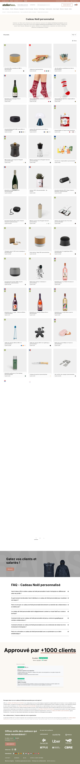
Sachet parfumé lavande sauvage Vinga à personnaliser (15, 404)
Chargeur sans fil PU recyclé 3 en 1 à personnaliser (39, 496)
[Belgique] (18, 753)
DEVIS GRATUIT (67, 5)
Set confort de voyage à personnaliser (64, 374)
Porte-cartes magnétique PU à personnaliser (37, 435)
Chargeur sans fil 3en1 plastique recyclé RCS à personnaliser (38, 465)
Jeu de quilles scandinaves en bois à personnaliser (64, 69)
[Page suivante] (44, 538)
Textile (11, 9)
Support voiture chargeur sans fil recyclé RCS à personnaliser (63, 465)
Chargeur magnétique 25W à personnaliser (12, 465)
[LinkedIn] (15, 750)
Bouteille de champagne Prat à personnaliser (12, 99)
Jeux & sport (56, 9)
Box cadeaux (5, 9)
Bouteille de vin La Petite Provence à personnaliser (64, 282)
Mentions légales (9, 760)
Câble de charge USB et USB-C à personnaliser (13, 343)
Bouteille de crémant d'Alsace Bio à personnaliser (39, 313)
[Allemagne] (16, 753)
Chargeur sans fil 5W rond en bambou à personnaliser (15, 252)
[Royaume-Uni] (36, 753)
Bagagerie (22, 9)
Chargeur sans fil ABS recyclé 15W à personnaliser (14, 496)
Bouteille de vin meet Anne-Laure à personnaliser (64, 313)
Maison (62, 9)
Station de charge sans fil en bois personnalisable (63, 221)
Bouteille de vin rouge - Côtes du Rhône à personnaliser (15, 313)
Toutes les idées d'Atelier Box (13, 12)
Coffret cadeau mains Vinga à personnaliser (37, 404)
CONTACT (67, 1)
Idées (70, 9)
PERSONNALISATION (23, 4)
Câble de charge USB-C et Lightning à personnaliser (39, 343)
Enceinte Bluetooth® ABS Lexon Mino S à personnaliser (15, 130)
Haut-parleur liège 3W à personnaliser (39, 252)
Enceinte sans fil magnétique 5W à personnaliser (63, 252)
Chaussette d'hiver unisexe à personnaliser (37, 99)
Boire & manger (29, 9)
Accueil (4, 12)
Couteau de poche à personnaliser (38, 374)
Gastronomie (49, 9)
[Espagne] (21, 753)
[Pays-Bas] (31, 753)
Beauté (66, 9)
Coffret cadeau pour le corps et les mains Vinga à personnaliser (64, 404)
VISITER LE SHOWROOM (60, 1)
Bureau (36, 9)
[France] (13, 753)
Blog (24, 757)
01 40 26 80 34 (75, 1)
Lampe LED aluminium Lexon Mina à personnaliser (39, 130)
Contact (7, 757)
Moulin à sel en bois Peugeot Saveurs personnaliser (39, 221)
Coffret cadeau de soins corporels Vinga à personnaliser (13, 435)
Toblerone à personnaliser (36, 69)
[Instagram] (12, 750)
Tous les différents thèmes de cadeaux (28, 12)
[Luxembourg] (26, 753)
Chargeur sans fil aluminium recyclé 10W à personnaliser (14, 526)
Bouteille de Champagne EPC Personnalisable (12, 191)
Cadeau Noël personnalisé (43, 12)
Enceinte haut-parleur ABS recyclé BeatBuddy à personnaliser (13, 282)
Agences (16, 757)
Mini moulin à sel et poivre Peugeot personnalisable (14, 160)
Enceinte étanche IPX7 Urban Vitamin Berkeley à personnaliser (64, 191)
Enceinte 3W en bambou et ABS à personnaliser (13, 69)
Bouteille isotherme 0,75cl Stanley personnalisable (13, 374)
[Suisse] (38, 753)
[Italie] (23, 753)
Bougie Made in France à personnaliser (65, 130)
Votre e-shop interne (36, 757)
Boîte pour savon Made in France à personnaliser (64, 343)
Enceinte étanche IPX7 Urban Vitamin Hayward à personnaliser (14, 221)
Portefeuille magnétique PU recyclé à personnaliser (64, 435)
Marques (16, 9)
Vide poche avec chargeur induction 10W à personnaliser (64, 496)
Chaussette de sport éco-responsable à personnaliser (65, 99)
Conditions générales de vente (23, 760)
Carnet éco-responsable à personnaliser (65, 160)
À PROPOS (32, 4)
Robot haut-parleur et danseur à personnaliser (38, 282)
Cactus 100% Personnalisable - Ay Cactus (38, 191)
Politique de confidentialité (39, 760)
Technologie (42, 9)
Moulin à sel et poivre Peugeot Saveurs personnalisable (40, 160)
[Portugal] (33, 753)
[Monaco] (28, 753)
